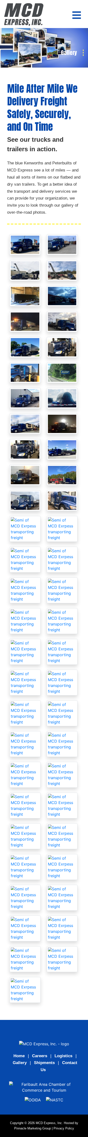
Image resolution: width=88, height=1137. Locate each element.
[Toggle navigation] (76, 15)
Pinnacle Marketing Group (32, 1128)
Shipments (44, 1062)
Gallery (20, 1062)
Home (19, 1056)
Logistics (63, 1056)
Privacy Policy (64, 1128)
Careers (39, 1056)
